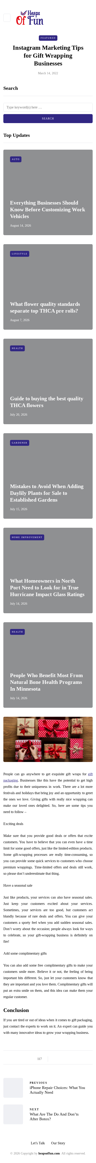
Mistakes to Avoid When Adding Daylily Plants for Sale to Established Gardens (46, 493)
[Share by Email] (89, 1059)
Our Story (58, 1143)
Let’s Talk (38, 1143)
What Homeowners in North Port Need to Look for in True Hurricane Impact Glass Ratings (47, 587)
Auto (16, 159)
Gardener (19, 443)
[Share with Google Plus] (66, 1059)
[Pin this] (77, 1059)
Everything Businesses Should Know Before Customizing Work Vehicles (47, 209)
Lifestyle (19, 253)
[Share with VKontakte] (83, 1059)
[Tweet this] (61, 1059)
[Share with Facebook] (55, 1059)
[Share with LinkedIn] (72, 1059)
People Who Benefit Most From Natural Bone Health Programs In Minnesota (46, 682)
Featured (48, 38)
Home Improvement (27, 537)
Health (17, 348)
